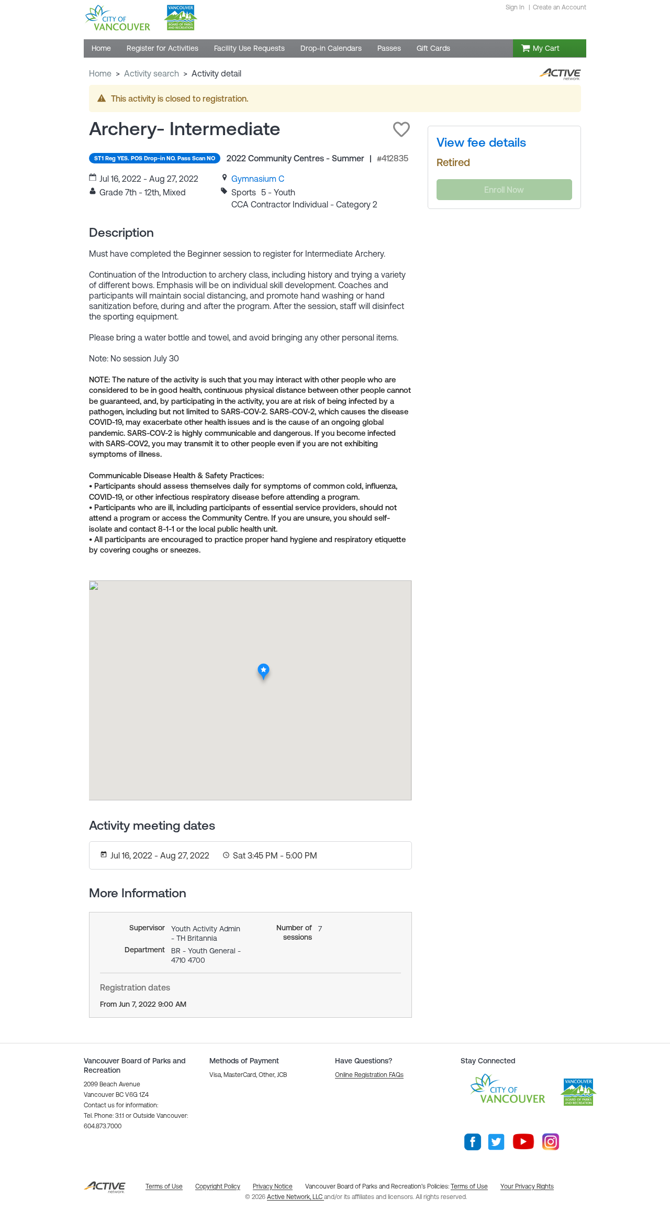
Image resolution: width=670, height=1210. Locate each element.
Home (100, 73)
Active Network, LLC (295, 1197)
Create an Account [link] (559, 7)
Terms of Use (469, 1186)
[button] (401, 129)
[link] (257, 178)
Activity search (151, 73)
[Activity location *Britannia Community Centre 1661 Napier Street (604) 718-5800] (263, 666)
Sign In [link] (515, 7)
